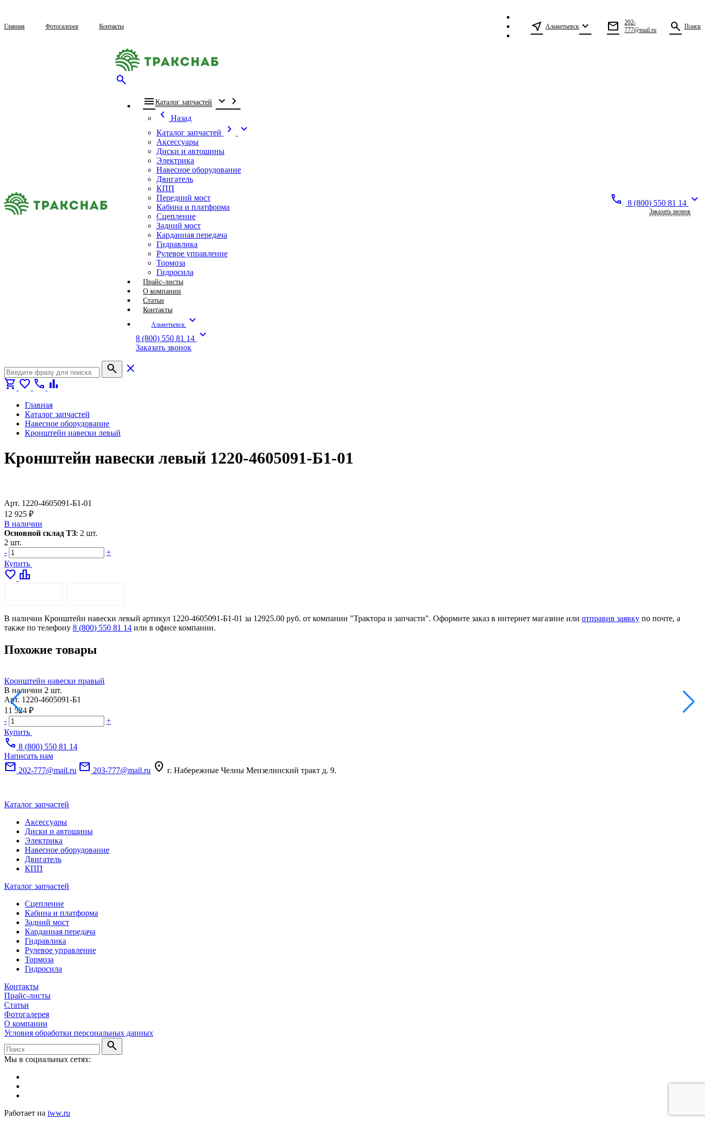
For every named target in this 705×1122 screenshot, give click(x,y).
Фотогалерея (26, 1014)
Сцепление (44, 903)
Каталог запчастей (36, 804)
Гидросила (43, 968)
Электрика (43, 840)
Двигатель (43, 859)
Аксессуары (46, 822)
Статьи (16, 1005)
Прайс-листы (27, 995)
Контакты (21, 986)
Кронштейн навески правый (54, 681)
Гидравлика (45, 940)
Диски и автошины (59, 831)
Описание (34, 594)
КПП (34, 868)
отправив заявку (610, 618)
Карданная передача (60, 931)
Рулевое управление (60, 950)
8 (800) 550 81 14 (102, 627)
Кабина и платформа (61, 913)
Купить (18, 563)
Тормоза (39, 959)
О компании (25, 1023)
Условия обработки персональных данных (78, 1032)
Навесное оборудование (67, 850)
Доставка (95, 594)
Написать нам (28, 755)
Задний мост (47, 922)
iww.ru (58, 1113)
